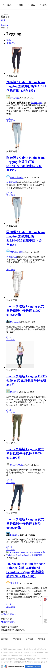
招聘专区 (29, 639)
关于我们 (5, 639)
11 (12, 118)
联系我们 (17, 639)
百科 (44, 5)
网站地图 (41, 639)
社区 (33, 5)
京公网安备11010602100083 (11, 649)
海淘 (8, 40)
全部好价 (10, 43)
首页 (9, 5)
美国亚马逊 (36, 103)
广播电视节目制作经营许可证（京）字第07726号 (18, 656)
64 (12, 193)
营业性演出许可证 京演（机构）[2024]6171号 (17, 652)
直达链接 (10, 121)
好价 (21, 5)
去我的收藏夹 (8, 614)
